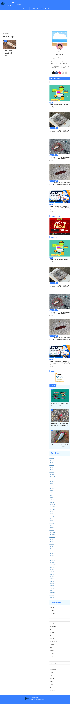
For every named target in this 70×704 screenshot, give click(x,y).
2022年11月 (52, 562)
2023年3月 (51, 553)
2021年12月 (52, 588)
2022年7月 (51, 571)
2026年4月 (51, 467)
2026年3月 (51, 469)
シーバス (52, 638)
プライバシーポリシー (46, 8)
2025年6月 (51, 490)
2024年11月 (52, 506)
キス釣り (52, 623)
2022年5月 (51, 576)
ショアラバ (52, 644)
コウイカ (52, 629)
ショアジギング (53, 641)
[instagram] (59, 72)
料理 (51, 675)
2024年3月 (51, 525)
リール (51, 666)
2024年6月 (51, 518)
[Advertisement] (35, 20)
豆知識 (51, 684)
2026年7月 (51, 460)
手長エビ (52, 672)
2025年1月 (51, 502)
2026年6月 (51, 462)
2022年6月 (51, 574)
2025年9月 (51, 483)
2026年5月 (51, 465)
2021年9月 (51, 595)
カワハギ (52, 620)
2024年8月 (51, 513)
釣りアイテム (53, 690)
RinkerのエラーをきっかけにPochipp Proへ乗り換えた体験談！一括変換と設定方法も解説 (59, 208)
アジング (52, 607)
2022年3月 (51, 581)
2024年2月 (51, 527)
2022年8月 (51, 569)
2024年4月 (51, 523)
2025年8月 (51, 486)
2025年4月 (51, 495)
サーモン (52, 632)
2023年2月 (51, 555)
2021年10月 (52, 592)
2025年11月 (52, 479)
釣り (51, 687)
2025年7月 (51, 488)
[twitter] (53, 72)
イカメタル (52, 613)
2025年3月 (51, 497)
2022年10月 (52, 564)
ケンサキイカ (53, 626)
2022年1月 (51, 585)
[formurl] (63, 72)
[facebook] (56, 72)
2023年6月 (51, 546)
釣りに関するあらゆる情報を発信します (38, 699)
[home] (66, 72)
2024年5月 (51, 520)
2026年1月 (51, 474)
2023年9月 (51, 539)
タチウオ (52, 650)
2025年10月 (52, 481)
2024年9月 (51, 511)
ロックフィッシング (54, 669)
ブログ (51, 656)
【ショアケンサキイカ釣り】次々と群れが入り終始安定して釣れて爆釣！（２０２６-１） (59, 131)
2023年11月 (52, 534)
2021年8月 (51, 597)
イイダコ (52, 610)
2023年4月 (51, 551)
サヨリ (51, 635)
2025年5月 (51, 492)
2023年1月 (51, 558)
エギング (52, 616)
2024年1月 (51, 530)
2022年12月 (52, 560)
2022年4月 (51, 578)
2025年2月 (51, 499)
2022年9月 (51, 567)
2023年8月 (51, 541)
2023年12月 (52, 532)
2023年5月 (51, 548)
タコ (51, 647)
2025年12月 (52, 476)
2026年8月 (51, 458)
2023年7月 (51, 544)
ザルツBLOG (12, 2)
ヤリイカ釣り (53, 663)
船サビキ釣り (53, 678)
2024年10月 (52, 509)
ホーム (24, 8)
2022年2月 (51, 583)
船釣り (51, 681)
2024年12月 (52, 504)
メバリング (52, 659)
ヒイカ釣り (52, 653)
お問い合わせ (35, 8)
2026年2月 (51, 472)
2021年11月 (52, 590)
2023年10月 (52, 537)
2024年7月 (51, 516)
